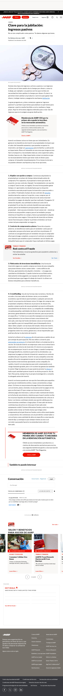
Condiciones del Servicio (29, 679)
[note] (31, 82)
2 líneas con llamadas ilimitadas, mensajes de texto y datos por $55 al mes (19, 562)
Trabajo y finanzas (19, 246)
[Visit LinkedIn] (21, 690)
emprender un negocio (16, 342)
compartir (40, 505)
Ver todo (54, 258)
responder (12, 505)
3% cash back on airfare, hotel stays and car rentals (45, 564)
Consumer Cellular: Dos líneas (18, 558)
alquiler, (48, 193)
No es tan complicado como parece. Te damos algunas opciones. (31, 33)
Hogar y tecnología (16, 554)
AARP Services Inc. (51, 646)
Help (52, 17)
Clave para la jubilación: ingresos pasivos (25, 27)
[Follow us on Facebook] (4, 690)
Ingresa (44, 17)
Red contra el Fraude (24, 248)
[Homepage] (6, 17)
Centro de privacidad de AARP (11, 679)
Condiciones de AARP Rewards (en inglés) (14, 682)
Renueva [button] (25, 17)
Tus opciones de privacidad (47, 685)
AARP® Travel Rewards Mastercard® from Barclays (45, 559)
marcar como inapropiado (49, 506)
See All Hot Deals (10, 605)
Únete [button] (16, 17)
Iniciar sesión (35, 479)
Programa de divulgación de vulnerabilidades (15, 685)
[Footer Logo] (13, 635)
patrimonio (29, 148)
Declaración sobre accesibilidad (48, 679)
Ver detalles (17, 258)
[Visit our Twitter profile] (10, 690)
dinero (48, 369)
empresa (28, 337)
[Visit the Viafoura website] (35, 515)
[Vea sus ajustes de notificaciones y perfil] (54, 491)
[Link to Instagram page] (15, 690)
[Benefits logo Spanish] (8, 249)
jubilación (46, 98)
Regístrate (35, 17)
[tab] (16, 491)
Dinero (10, 22)
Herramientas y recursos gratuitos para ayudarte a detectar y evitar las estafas (35, 253)
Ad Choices (34, 685)
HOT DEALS (10, 588)
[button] (58, 12)
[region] (31, 498)
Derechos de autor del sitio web (38, 682)
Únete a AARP (25, 135)
